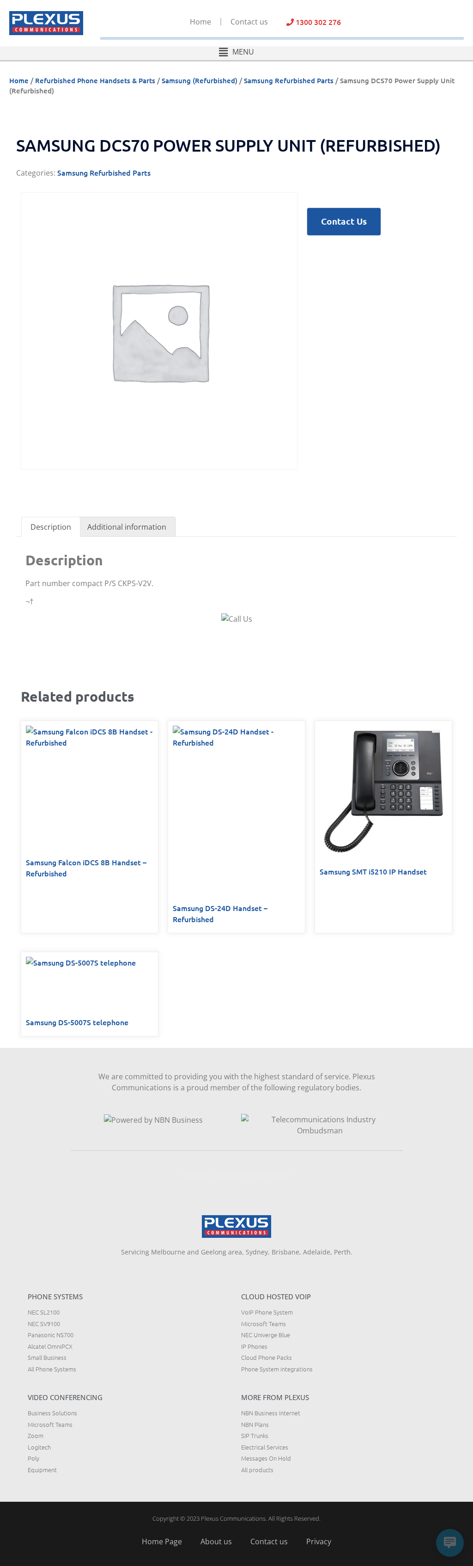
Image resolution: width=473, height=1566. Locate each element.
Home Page (162, 1541)
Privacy (318, 1541)
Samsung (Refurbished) (199, 80)
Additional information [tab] (126, 527)
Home (200, 22)
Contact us (249, 22)
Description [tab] (50, 527)
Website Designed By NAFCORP (236, 1175)
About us (216, 1541)
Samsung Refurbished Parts (289, 80)
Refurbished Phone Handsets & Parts (95, 80)
